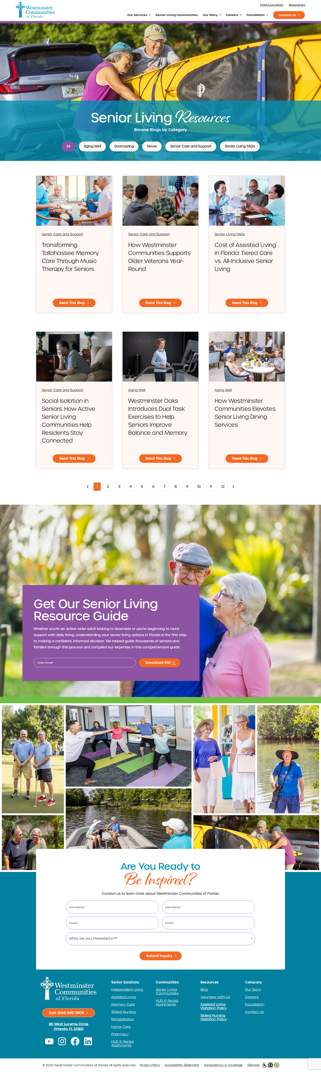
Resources (297, 5)
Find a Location (271, 5)
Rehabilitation (122, 1019)
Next (233, 487)
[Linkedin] (88, 1041)
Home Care (121, 1027)
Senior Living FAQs (240, 146)
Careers (232, 15)
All (68, 146)
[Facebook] (75, 1041)
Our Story (210, 15)
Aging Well (92, 146)
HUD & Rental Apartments (122, 1043)
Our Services (137, 15)
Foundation (256, 15)
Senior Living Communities (176, 15)
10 (200, 485)
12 (224, 485)
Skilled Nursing (123, 1012)
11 (212, 485)
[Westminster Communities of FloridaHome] (35, 10)
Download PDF (158, 662)
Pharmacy (120, 1034)
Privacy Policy (150, 1065)
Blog (204, 989)
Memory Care (123, 1004)
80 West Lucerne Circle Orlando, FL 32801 (68, 1026)
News (152, 146)
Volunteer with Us (215, 997)
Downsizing (124, 146)
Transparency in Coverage (223, 1065)
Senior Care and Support (190, 146)
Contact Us (287, 15)
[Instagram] (62, 1041)
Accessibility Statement (182, 1065)
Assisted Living (123, 997)
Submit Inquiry (159, 956)
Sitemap (253, 1065)
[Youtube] (49, 1041)
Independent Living (127, 989)
